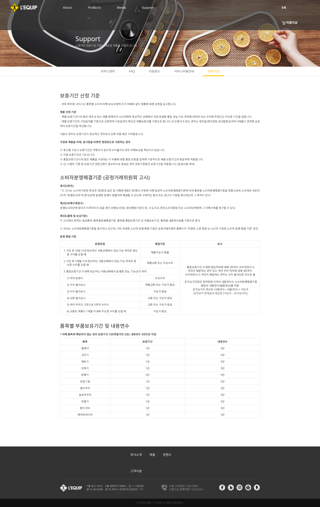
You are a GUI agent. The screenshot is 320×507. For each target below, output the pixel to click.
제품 (152, 455)
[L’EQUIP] (71, 487)
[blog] (231, 487)
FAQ (132, 71)
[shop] (248, 487)
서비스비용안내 (184, 71)
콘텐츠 (167, 455)
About (67, 8)
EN (284, 8)
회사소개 (136, 455)
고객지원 (136, 471)
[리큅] (24, 7)
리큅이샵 (292, 23)
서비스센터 (108, 71)
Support (148, 8)
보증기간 (213, 71)
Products (94, 8)
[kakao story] (257, 487)
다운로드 (154, 71)
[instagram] (239, 487)
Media (121, 8)
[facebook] (222, 487)
